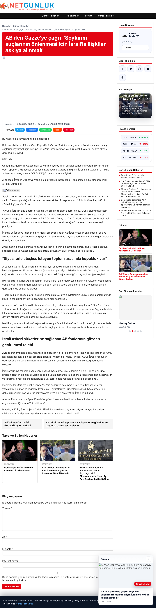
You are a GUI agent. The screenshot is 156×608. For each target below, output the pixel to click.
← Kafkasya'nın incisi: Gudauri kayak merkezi (17, 424)
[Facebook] (122, 68)
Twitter (20, 130)
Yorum (7, 508)
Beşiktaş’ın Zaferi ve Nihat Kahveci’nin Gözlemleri (133, 176)
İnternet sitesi (10, 560)
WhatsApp (45, 130)
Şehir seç (127, 41)
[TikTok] (122, 77)
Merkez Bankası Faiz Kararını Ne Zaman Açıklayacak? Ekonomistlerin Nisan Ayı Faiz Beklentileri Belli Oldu (136, 193)
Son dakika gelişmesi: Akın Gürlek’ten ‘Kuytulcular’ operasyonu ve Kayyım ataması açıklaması (135, 203)
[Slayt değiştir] (130, 331)
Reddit (57, 130)
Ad (4, 536)
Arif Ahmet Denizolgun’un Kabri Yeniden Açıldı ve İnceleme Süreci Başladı (136, 183)
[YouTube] (147, 68)
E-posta (7, 548)
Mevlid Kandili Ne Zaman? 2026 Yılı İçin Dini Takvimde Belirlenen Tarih (136, 213)
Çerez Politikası (106, 15)
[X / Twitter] (130, 68)
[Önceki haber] (140, 98)
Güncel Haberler (50, 15)
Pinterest (69, 130)
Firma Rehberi (72, 15)
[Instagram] (139, 68)
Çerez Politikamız (24, 603)
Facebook (32, 130)
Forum (88, 15)
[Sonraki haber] (146, 98)
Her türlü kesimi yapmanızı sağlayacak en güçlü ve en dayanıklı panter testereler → (77, 424)
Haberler (6, 26)
